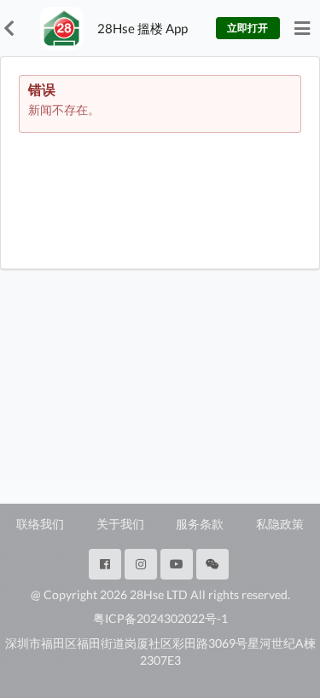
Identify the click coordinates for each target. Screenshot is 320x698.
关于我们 (120, 523)
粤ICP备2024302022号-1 (160, 618)
